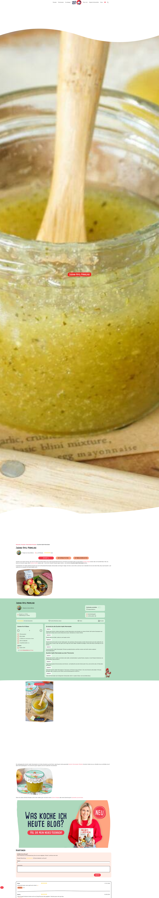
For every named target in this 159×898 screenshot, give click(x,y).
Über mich (85, 2)
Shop (101, 2)
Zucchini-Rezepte (55, 797)
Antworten (20, 887)
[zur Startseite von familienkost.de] (76, 2)
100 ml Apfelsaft (23, 640)
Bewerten (97, 875)
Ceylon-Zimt (22, 647)
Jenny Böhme (31, 553)
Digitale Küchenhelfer (94, 2)
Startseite (18, 544)
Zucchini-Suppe (86, 561)
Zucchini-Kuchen (34, 563)
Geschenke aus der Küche (77, 797)
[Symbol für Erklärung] (95, 616)
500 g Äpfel (22, 636)
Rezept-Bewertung (21, 858)
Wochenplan (61, 2)
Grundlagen (67, 2)
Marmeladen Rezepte (31, 544)
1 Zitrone (27, 638)
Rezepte (55, 2)
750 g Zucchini (23, 634)
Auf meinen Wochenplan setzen (81, 558)
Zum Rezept (45, 558)
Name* (18, 861)
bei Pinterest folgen (40, 719)
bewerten (29, 621)
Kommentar (19, 865)
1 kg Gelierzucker (24, 643)
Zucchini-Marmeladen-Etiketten (76, 764)
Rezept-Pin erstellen (40, 684)
